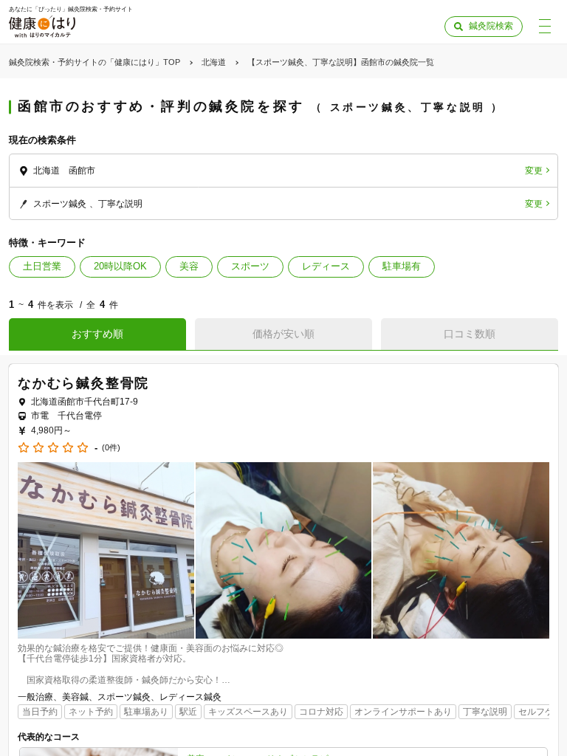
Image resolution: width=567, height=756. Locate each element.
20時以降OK (120, 266)
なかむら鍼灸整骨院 (83, 383)
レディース (326, 266)
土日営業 (42, 266)
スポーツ (250, 266)
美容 (189, 266)
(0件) (111, 448)
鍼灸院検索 (491, 26)
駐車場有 (401, 266)
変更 (534, 170)
